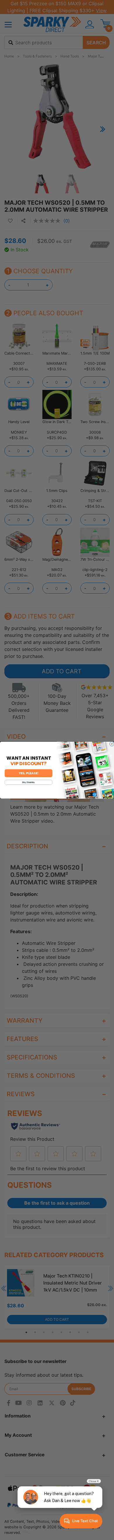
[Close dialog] (112, 744)
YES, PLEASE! (29, 773)
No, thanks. (28, 782)
